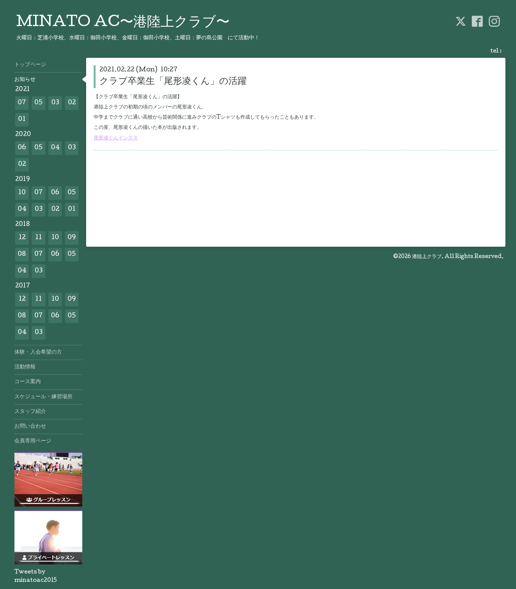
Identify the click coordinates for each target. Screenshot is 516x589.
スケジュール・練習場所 (43, 397)
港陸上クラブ (427, 257)
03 (55, 103)
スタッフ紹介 (30, 412)
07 (22, 103)
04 (55, 148)
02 (72, 103)
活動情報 (25, 367)
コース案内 (27, 382)
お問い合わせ (30, 427)
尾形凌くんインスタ (116, 138)
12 (22, 238)
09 (72, 238)
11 (38, 238)
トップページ (30, 65)
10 (22, 193)
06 (22, 148)
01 (22, 119)
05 (38, 103)
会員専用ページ (32, 441)
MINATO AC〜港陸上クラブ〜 (123, 23)
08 (22, 254)
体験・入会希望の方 (38, 352)
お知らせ (25, 80)
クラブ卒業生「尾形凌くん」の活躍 (173, 82)
